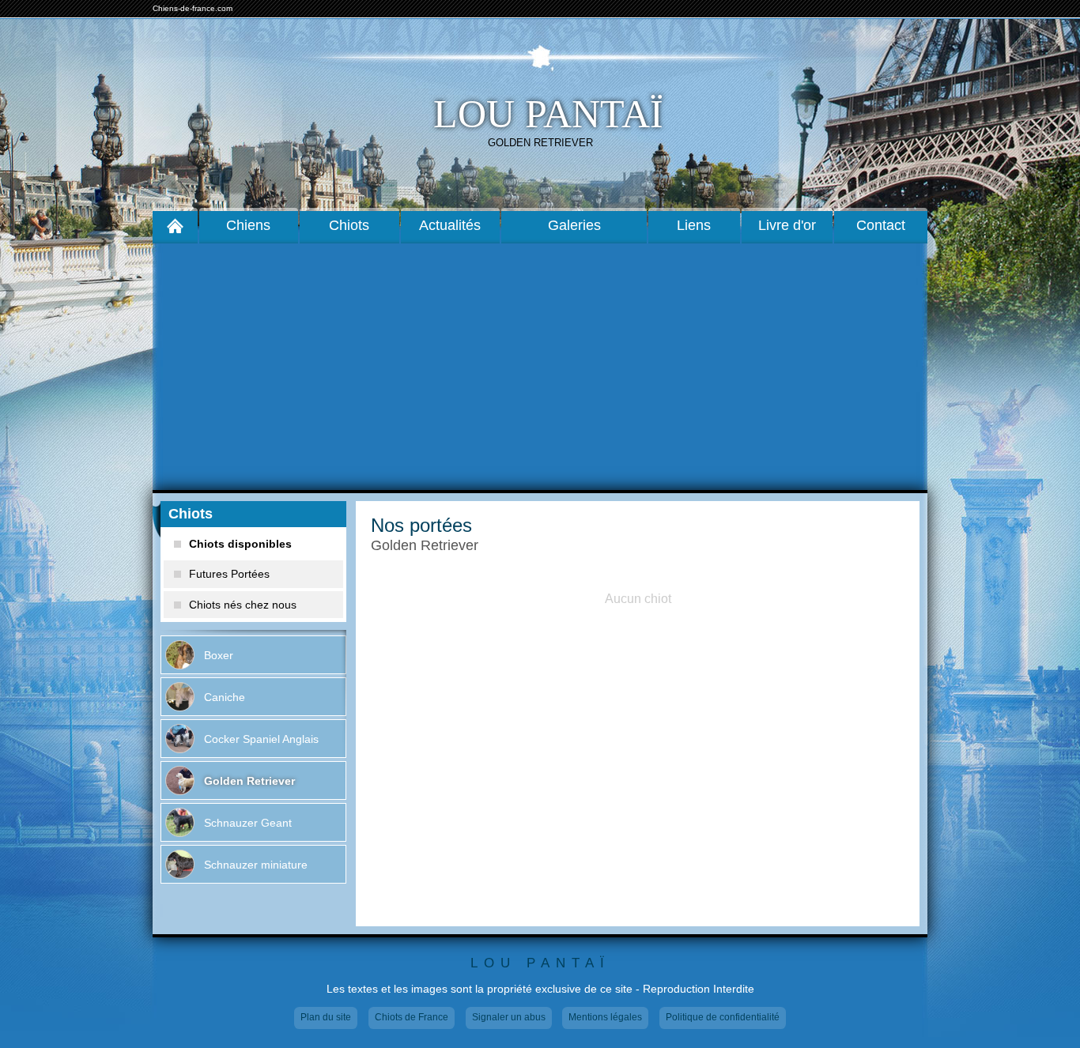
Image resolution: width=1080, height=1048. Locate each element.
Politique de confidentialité (723, 1017)
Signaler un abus (509, 1017)
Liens (694, 225)
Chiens (248, 225)
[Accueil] (175, 225)
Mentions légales (605, 1017)
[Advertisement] (540, 366)
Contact (880, 225)
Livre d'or (787, 225)
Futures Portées (229, 573)
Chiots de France (411, 1017)
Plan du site (325, 1017)
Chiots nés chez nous (242, 604)
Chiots (349, 225)
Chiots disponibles (240, 543)
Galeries (574, 225)
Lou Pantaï (548, 114)
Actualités (450, 225)
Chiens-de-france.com (192, 8)
